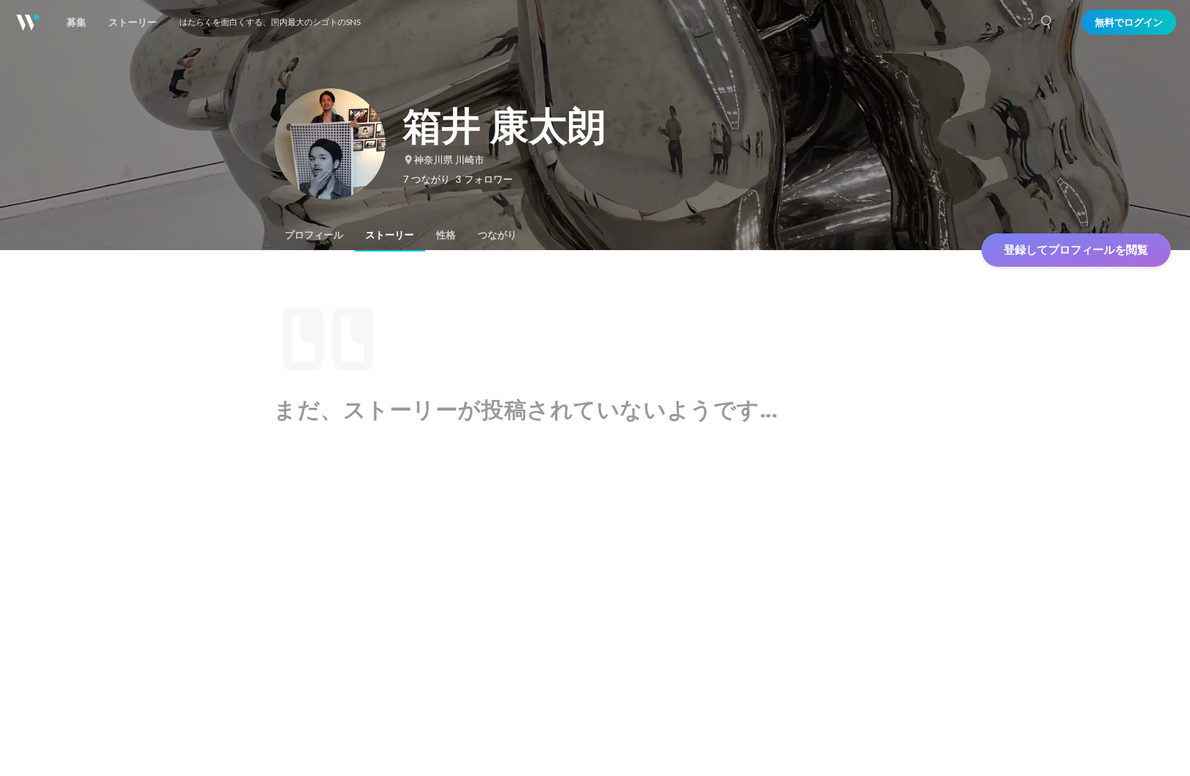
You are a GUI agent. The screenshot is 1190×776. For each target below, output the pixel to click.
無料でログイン (1129, 22)
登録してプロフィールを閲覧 (1076, 250)
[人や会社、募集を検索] (1047, 22)
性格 (446, 235)
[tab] (314, 234)
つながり (497, 235)
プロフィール (314, 235)
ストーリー (389, 235)
